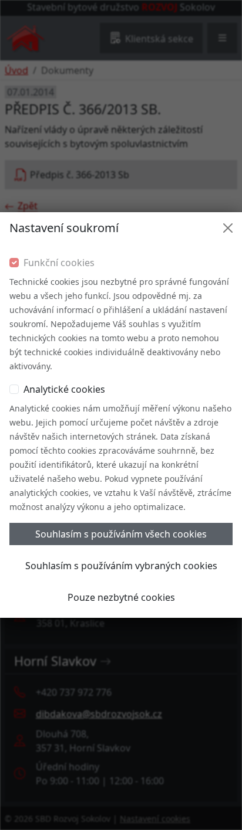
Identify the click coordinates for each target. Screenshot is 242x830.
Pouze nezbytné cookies (121, 597)
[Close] (228, 228)
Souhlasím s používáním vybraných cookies (121, 565)
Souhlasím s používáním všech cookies (121, 534)
